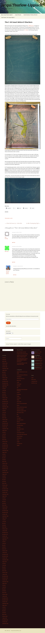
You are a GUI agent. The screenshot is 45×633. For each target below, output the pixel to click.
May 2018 (4, 523)
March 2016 (4, 570)
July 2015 (4, 585)
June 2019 (4, 499)
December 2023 (5, 401)
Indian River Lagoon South (21, 410)
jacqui (18, 416)
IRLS (17, 414)
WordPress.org (34, 383)
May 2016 (4, 567)
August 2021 (4, 452)
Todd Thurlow (19, 438)
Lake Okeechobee (20, 419)
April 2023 (4, 415)
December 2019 (5, 488)
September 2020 (5, 472)
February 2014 (4, 616)
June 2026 (4, 359)
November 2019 (5, 490)
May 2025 (4, 372)
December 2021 (5, 445)
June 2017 (4, 543)
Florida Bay (19, 398)
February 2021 (4, 463)
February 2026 (4, 363)
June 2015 (4, 587)
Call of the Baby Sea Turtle (21, 352)
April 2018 (4, 525)
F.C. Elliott (26, 30)
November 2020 (5, 468)
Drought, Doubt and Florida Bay (22, 353)
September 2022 (5, 428)
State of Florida (19, 436)
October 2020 (4, 470)
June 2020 (4, 477)
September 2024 (5, 384)
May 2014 (4, 610)
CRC (17, 387)
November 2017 (5, 534)
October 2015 (4, 579)
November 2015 (5, 578)
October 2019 (4, 492)
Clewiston (18, 385)
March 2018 (4, 527)
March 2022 (4, 439)
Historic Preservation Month (22, 403)
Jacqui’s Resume (18, 14)
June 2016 (4, 565)
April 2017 (4, 547)
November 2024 (5, 383)
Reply (14, 242)
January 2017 (4, 552)
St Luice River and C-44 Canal (22, 434)
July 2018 (4, 519)
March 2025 (4, 375)
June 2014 (4, 609)
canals (18, 382)
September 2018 (5, 516)
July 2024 (4, 388)
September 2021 (5, 450)
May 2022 (4, 435)
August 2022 (4, 430)
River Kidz (18, 427)
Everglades (19, 394)
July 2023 (4, 410)
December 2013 (5, 619)
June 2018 (4, 521)
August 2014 (4, 605)
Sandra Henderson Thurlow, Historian (30, 14)
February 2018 (4, 528)
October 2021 (4, 448)
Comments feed (34, 381)
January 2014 (4, 618)
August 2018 (4, 517)
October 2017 (4, 536)
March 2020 (4, 483)
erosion (18, 392)
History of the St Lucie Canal (22, 407)
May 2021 (4, 457)
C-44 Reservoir (31, 25)
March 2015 (4, 592)
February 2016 (4, 572)
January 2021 (4, 465)
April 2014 (4, 612)
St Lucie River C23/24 (20, 432)
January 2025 (4, 379)
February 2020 (4, 485)
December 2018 (5, 510)
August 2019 (4, 496)
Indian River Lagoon (20, 408)
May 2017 (4, 545)
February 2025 (4, 377)
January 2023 (4, 421)
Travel (18, 439)
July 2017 (4, 541)
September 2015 (5, 581)
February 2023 (4, 419)
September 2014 (5, 603)
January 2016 (4, 574)
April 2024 (4, 394)
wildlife (18, 445)
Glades (18, 399)
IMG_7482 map (7, 630)
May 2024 (4, 392)
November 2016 (5, 556)
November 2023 (5, 403)
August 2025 (4, 370)
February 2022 (4, 441)
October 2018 (4, 514)
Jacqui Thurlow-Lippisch (7, 272)
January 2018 (4, 530)
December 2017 (5, 532)
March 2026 (4, 361)
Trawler (18, 441)
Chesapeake (19, 384)
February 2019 (4, 507)
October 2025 (4, 366)
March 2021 (4, 461)
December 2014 (5, 598)
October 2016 (4, 558)
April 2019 (4, 503)
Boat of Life (19, 380)
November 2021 (5, 446)
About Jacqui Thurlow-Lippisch (6, 14)
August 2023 (4, 408)
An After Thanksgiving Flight (33, 223)
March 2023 (4, 417)
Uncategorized (19, 443)
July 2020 (4, 476)
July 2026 (4, 357)
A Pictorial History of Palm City (22, 374)
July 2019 (4, 497)
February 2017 (4, 550)
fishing (18, 396)
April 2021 (4, 459)
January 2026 (4, 364)
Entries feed (33, 379)
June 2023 (4, 412)
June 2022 (4, 434)
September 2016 (5, 559)
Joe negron (19, 418)
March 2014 (4, 614)
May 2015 (4, 588)
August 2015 (4, 583)
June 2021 (4, 456)
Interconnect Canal (20, 412)
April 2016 (4, 568)
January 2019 (4, 508)
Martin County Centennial (21, 423)
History (18, 405)
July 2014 (4, 607)
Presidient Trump (20, 425)
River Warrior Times (20, 429)
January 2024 (4, 399)
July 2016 (4, 563)
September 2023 (5, 406)
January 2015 (4, 596)
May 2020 (4, 479)
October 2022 (4, 426)
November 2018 (5, 512)
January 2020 (4, 486)
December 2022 (5, 423)
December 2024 (5, 381)
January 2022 (4, 443)
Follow (8, 322)
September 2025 (5, 368)
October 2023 (4, 405)
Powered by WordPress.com (16, 630)
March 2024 (4, 395)
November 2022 (5, 425)
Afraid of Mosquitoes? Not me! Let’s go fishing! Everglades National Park (22, 360)
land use (18, 421)
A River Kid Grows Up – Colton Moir (13, 223)
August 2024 (4, 386)
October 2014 (4, 601)
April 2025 (4, 374)
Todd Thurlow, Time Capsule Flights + (8, 17)
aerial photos (19, 376)
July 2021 (4, 454)
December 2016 (5, 554)
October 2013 (4, 621)
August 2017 (4, 539)
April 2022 (4, 437)
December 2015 (5, 576)
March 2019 (4, 505)
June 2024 (4, 390)
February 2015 (4, 594)
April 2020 (4, 481)
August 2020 (4, 474)
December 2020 (5, 466)
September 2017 (5, 537)
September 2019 (5, 494)
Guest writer (19, 401)
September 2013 (5, 623)
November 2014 (5, 599)
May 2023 (4, 414)
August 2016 (4, 561)
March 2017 (4, 548)
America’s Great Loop (20, 378)
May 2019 (4, 501)
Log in (32, 377)
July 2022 (4, 432)
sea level (18, 430)
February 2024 (4, 397)
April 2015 (4, 590)
